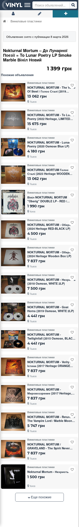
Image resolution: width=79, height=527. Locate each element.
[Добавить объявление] (66, 13)
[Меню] (27, 5)
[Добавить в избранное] (72, 85)
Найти (73, 5)
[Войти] (13, 13)
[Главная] (4, 21)
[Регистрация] (39, 13)
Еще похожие (40, 497)
